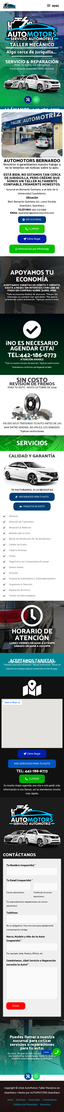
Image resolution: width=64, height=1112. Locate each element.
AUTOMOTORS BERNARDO (32, 160)
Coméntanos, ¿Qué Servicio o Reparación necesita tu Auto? (31, 963)
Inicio (10, 1100)
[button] (57, 1052)
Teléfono (12, 913)
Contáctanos (50, 1100)
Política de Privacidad (26, 1105)
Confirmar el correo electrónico (42, 894)
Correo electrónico (15, 892)
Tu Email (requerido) (19, 881)
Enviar (15, 1006)
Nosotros (45, 1105)
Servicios (21, 1100)
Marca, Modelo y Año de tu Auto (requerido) (25, 939)
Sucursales (34, 1100)
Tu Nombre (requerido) (21, 865)
